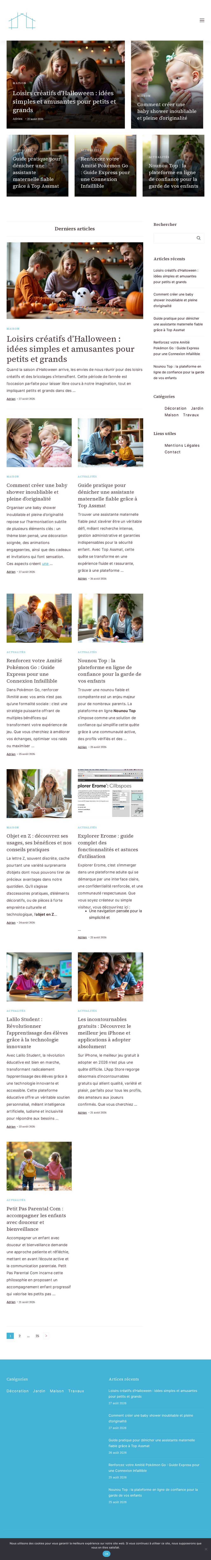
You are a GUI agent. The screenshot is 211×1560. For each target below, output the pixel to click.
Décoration (176, 408)
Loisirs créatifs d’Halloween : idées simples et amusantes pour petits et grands (64, 101)
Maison (19, 83)
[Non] (206, 1549)
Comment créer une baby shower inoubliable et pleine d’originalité (167, 111)
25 (38, 1336)
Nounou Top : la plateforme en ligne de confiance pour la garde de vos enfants (173, 175)
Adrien (17, 119)
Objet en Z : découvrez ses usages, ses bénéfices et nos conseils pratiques (39, 842)
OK (107, 1553)
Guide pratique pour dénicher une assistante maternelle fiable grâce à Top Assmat (107, 495)
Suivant (46, 1336)
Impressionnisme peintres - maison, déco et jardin (67, 1537)
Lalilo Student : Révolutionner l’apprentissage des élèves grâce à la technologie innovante (37, 1033)
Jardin (197, 408)
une (46, 563)
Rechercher (165, 224)
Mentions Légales (182, 445)
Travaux (191, 415)
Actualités (23, 150)
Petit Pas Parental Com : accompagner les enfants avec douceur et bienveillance (36, 1218)
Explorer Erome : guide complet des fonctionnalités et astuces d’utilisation (108, 846)
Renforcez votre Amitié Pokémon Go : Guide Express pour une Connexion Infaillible (105, 172)
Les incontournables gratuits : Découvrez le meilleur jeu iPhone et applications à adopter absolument (104, 1033)
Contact (173, 452)
